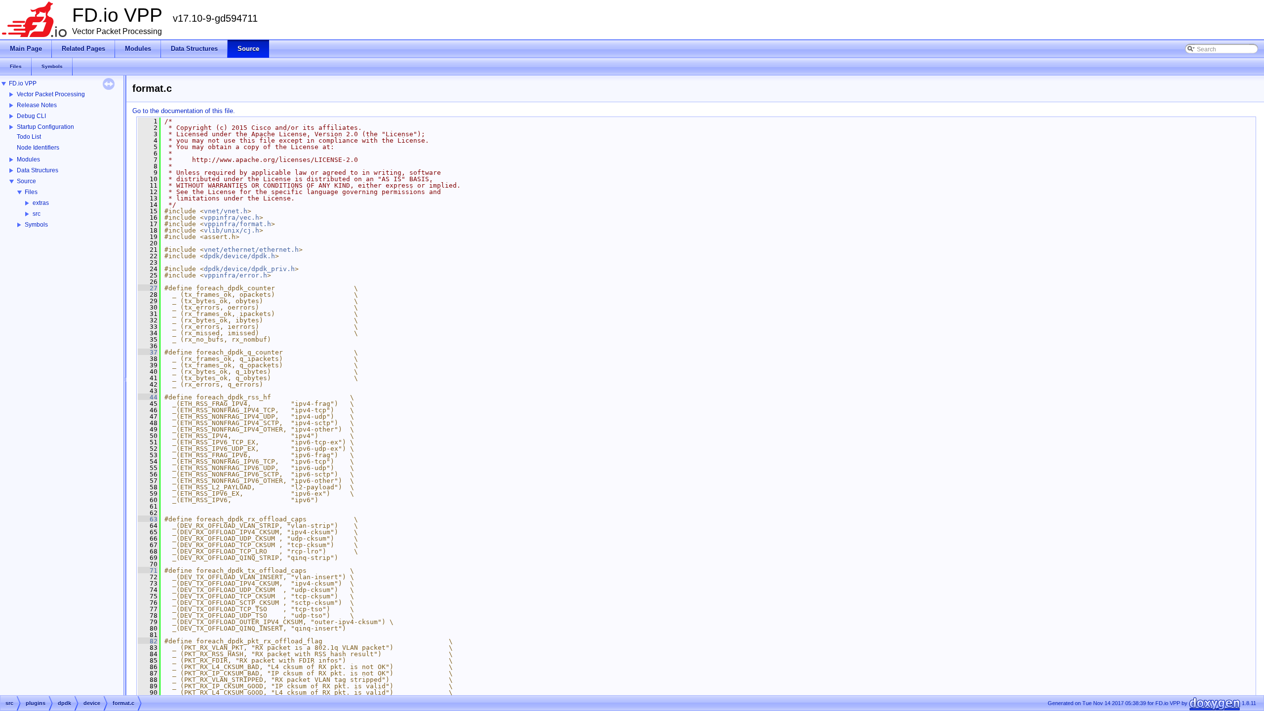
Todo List (29, 136)
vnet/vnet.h (225, 211)
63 (148, 519)
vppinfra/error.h (235, 275)
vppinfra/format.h (237, 224)
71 (148, 570)
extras (41, 202)
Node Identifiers (38, 147)
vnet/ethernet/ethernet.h (251, 249)
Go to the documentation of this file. (183, 111)
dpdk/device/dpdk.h (239, 256)
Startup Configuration (45, 126)
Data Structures (37, 170)
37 (148, 352)
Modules (28, 159)
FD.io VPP (23, 83)
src (36, 213)
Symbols (36, 224)
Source (26, 181)
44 (148, 397)
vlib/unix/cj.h (231, 230)
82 (148, 641)
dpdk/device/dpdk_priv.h (249, 269)
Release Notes (37, 105)
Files (31, 192)
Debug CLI (31, 116)
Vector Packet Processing (51, 94)
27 (148, 288)
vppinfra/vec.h (231, 217)
